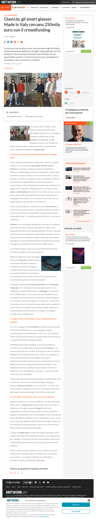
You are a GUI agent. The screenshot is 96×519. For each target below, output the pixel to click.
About (8, 487)
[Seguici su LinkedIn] (35, 482)
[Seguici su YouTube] (48, 482)
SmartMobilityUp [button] (85, 7)
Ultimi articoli (34, 7)
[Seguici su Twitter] (40, 482)
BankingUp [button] (55, 7)
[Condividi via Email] (21, 42)
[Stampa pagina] (14, 42)
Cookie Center (76, 487)
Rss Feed (25, 487)
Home (6, 36)
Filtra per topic (72, 123)
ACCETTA (76, 504)
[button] (5, 7)
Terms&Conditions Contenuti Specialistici (57, 487)
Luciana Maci (8, 68)
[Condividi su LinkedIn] (8, 42)
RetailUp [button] (73, 7)
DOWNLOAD (86, 51)
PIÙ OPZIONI (76, 511)
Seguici (26, 482)
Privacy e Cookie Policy (37, 487)
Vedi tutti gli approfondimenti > (83, 221)
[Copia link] (18, 42)
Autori (13, 487)
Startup (12, 36)
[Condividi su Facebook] (11, 42)
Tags (18, 487)
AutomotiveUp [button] (44, 7)
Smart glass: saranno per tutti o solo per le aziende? (33, 397)
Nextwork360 (10, 495)
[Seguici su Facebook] (44, 482)
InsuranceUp (66, 7)
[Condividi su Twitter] (4, 42)
